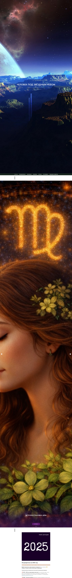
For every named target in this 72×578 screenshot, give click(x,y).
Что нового (45, 174)
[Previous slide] (1, 354)
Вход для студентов (54, 174)
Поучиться (29, 174)
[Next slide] (70, 354)
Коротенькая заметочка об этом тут (27, 575)
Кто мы (40, 174)
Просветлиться (22, 174)
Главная (16, 174)
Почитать (35, 174)
